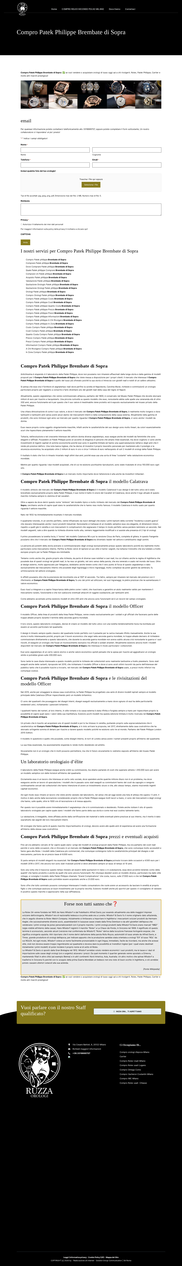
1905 (54, 912)
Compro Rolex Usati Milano (132, 1061)
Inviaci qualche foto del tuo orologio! (38, 171)
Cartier (123, 1056)
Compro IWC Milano (129, 1078)
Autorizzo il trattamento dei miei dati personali (43, 224)
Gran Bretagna (62, 950)
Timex (25, 937)
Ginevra (147, 953)
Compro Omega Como (130, 1069)
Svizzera (123, 928)
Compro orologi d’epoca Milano (134, 1052)
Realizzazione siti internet (83, 1260)
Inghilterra (111, 918)
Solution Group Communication (109, 1260)
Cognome (96, 154)
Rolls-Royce (108, 934)
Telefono (26, 159)
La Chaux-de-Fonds (107, 928)
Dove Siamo (114, 9)
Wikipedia (154, 969)
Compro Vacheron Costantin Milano (136, 1074)
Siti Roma (127, 1260)
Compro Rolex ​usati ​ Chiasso (133, 1083)
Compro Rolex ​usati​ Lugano (133, 1065)
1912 (75, 950)
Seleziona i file (91, 184)
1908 (133, 928)
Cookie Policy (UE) (96, 1257)
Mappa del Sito (112, 1257)
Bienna (67, 956)
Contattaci (130, 9)
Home (54, 9)
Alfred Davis (95, 912)
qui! (86, 229)
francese (128, 931)
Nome (23, 154)
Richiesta (25, 201)
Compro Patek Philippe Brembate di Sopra (41, 976)
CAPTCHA (26, 234)
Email (95, 159)
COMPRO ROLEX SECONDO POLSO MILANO (83, 9)
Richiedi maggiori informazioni (87, 1049)
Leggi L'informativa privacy (75, 1257)
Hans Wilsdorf (66, 912)
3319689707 (159, 9)
